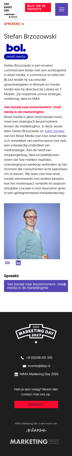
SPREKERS (12, 24)
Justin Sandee (54, 131)
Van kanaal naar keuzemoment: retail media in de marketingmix (36, 286)
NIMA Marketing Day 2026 (38, 374)
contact (36, 404)
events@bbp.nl (38, 366)
